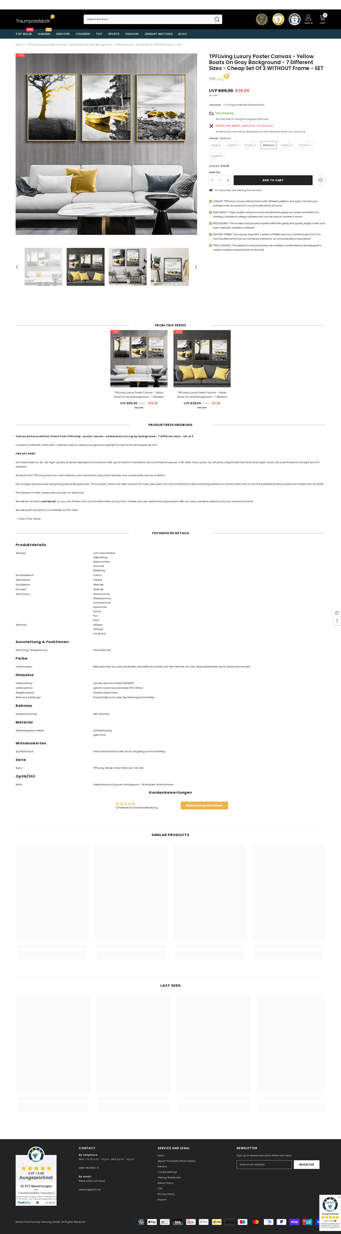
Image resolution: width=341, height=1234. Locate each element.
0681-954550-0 (89, 1168)
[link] (52, 946)
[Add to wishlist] (320, 180)
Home (19, 44)
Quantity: (215, 172)
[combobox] (148, 19)
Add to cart (273, 180)
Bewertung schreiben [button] (204, 805)
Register (306, 1165)
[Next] (196, 267)
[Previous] (17, 267)
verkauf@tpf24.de (90, 1189)
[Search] (153, 19)
